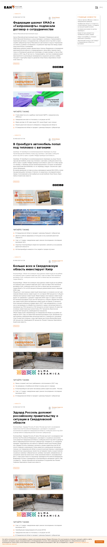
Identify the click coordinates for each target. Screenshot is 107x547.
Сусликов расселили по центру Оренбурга (87, 30)
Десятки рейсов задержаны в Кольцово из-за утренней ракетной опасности (37, 236)
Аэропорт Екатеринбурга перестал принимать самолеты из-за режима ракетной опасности (39, 245)
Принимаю (99, 541)
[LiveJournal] (62, 67)
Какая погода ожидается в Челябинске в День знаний (86, 33)
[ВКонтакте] (54, 67)
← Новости (17, 13)
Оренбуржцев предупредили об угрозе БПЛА (31, 530)
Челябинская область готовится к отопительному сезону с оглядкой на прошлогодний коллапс (88, 25)
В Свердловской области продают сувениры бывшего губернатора (38, 127)
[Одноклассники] (56, 67)
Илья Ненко (56, 17)
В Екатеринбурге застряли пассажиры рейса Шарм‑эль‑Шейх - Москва (39, 388)
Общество (16, 63)
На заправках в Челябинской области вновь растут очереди (35, 386)
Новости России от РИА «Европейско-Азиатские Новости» (9, 7)
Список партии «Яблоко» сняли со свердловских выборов (88, 20)
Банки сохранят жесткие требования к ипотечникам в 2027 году (37, 383)
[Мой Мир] (60, 67)
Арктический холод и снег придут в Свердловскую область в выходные (88, 42)
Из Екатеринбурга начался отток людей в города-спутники (35, 249)
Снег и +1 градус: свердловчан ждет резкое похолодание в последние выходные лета (39, 241)
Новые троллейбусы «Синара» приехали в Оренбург (87, 37)
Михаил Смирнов (57, 260)
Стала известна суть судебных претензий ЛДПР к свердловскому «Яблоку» (37, 116)
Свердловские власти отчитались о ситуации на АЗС (33, 119)
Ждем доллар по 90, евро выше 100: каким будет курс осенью (36, 122)
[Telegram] (58, 67)
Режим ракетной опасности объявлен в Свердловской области (36, 125)
